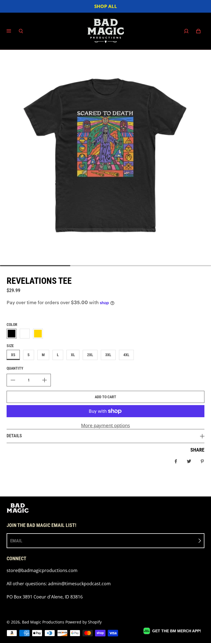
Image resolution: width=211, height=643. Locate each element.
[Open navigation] (13, 31)
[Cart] (198, 31)
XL (73, 355)
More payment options (105, 425)
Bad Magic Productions (43, 622)
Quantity (15, 368)
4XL (126, 355)
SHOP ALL (105, 6)
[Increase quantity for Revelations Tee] (44, 380)
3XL (108, 355)
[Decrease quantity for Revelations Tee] (13, 380)
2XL (90, 355)
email (16, 540)
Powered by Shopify (83, 622)
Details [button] (14, 435)
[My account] (186, 31)
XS (13, 355)
